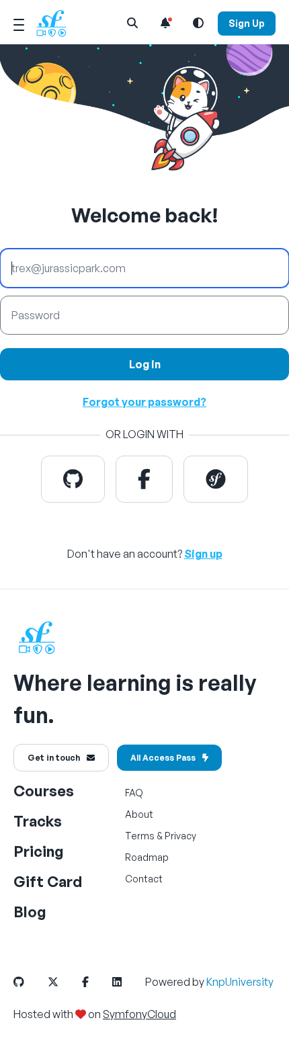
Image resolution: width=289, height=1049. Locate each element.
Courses (43, 791)
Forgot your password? (144, 402)
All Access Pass (163, 758)
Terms (140, 835)
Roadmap (147, 857)
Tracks (37, 821)
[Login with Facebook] (144, 479)
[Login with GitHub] (73, 479)
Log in (145, 364)
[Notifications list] (165, 23)
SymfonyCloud (139, 1014)
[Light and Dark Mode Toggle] (198, 22)
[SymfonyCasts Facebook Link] (96, 982)
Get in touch (54, 758)
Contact (144, 878)
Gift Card (47, 881)
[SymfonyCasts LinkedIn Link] (127, 982)
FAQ (134, 792)
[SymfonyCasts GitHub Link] (29, 982)
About (139, 814)
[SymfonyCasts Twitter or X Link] (64, 982)
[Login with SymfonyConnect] (215, 479)
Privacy (180, 835)
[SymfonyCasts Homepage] (56, 23)
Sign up (203, 553)
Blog (29, 912)
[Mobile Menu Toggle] (18, 23)
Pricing (38, 851)
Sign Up (247, 23)
